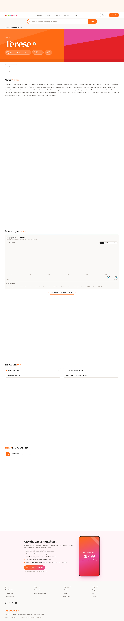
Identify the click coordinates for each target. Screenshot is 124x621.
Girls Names (9, 590)
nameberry (12, 610)
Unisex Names (9, 596)
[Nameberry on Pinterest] (13, 602)
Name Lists (37, 590)
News (56, 15)
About (94, 593)
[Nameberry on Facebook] (9, 602)
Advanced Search (40, 593)
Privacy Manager (31, 617)
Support (39, 617)
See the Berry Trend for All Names (62, 292)
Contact (95, 596)
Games (74, 15)
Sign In (104, 15)
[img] (62, 260)
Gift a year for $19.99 (34, 568)
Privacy (23, 617)
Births (107, 242)
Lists (48, 15)
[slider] (108, 278)
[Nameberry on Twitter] (6, 602)
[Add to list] (34, 43)
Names (39, 15)
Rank (102, 242)
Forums (65, 15)
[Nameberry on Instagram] (16, 602)
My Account (67, 596)
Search (92, 21)
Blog (93, 590)
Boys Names (9, 593)
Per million (113, 242)
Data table (11, 283)
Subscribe (114, 15)
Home (7, 27)
